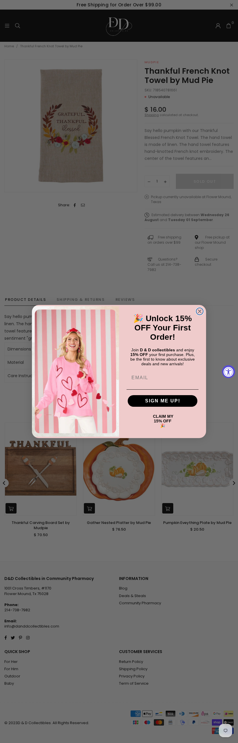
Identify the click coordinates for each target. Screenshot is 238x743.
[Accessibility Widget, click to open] (228, 371)
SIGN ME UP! (162, 400)
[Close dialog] (199, 311)
